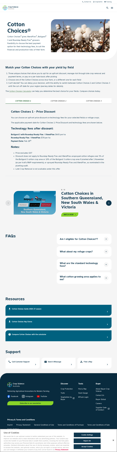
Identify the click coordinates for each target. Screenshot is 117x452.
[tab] (23, 101)
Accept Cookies (87, 447)
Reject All (87, 441)
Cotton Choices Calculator (20, 91)
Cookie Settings (87, 435)
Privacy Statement (61, 450)
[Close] (113, 440)
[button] (84, 239)
